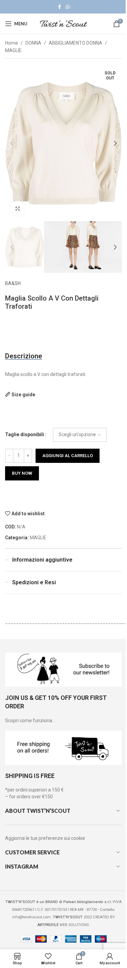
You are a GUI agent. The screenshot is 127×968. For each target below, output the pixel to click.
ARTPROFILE (48, 925)
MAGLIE (13, 50)
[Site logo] (63, 23)
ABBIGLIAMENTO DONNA (75, 43)
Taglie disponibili (24, 434)
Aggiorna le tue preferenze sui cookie (45, 838)
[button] (12, 143)
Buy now (22, 473)
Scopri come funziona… (30, 720)
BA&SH (13, 283)
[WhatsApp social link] (68, 6)
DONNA (33, 43)
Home (11, 43)
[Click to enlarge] (17, 208)
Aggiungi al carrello (67, 455)
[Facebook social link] (60, 6)
